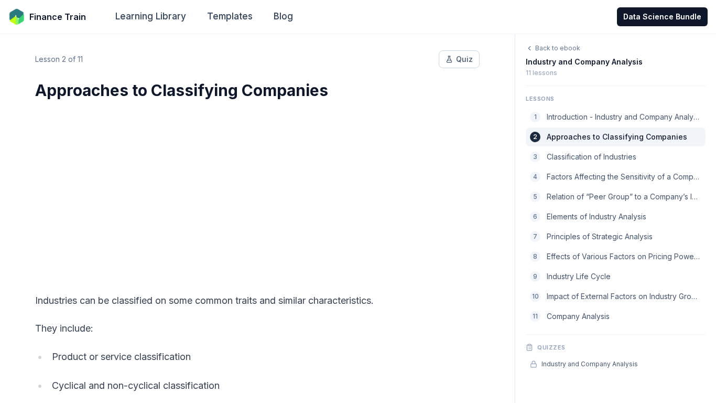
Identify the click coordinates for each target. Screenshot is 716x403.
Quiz (464, 59)
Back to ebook (557, 48)
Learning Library (150, 16)
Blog (283, 16)
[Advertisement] (257, 189)
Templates (230, 16)
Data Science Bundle (662, 16)
